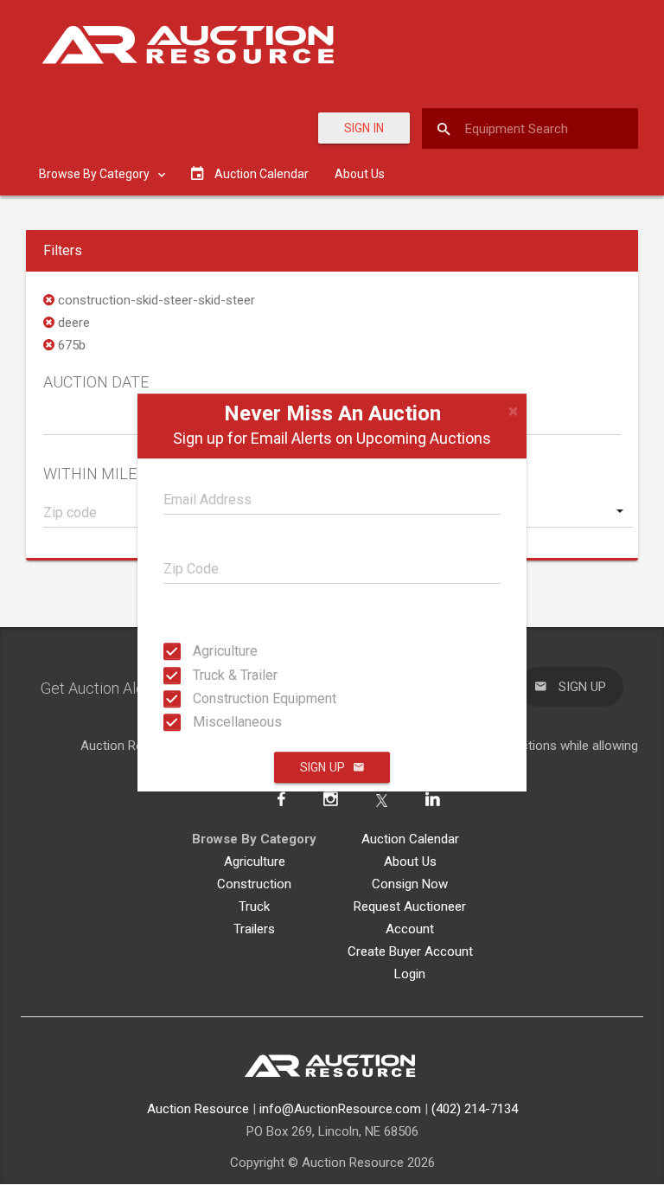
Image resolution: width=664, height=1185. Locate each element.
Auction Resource (198, 1109)
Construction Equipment (208, 698)
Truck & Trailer (208, 674)
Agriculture (208, 651)
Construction (254, 884)
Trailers (254, 929)
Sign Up (322, 767)
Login (409, 974)
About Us (360, 174)
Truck (254, 906)
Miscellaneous (208, 722)
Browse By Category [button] (95, 174)
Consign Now (410, 884)
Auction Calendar (410, 839)
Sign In (364, 128)
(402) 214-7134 (474, 1109)
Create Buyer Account (410, 951)
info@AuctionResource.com (340, 1109)
